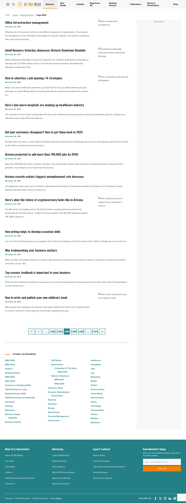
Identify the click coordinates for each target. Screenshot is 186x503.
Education (52, 403)
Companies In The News (66, 368)
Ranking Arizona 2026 (15, 393)
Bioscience (10, 410)
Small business (98, 389)
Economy (52, 399)
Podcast (8, 368)
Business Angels (12, 414)
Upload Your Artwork (61, 478)
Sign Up (162, 469)
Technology (96, 405)
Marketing (95, 376)
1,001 (52, 331)
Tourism (94, 414)
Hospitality (95, 364)
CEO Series (56, 360)
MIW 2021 (59, 379)
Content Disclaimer (101, 461)
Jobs (93, 368)
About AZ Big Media (14, 455)
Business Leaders (13, 422)
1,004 (74, 331)
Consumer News (55, 387)
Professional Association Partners (19, 478)
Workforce (95, 422)
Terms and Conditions (102, 478)
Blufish (58, 498)
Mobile (94, 381)
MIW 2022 (10, 364)
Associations (57, 395)
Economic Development (58, 392)
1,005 (81, 331)
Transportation (97, 410)
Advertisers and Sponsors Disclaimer (109, 466)
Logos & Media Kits (60, 455)
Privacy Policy (99, 455)
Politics (94, 385)
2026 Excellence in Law (16, 389)
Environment (53, 412)
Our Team (9, 461)
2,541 (95, 331)
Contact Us (10, 483)
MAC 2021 (62, 371)
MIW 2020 (59, 383)
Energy (51, 408)
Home (15, 15)
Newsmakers (57, 364)
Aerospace (10, 401)
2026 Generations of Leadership (20, 397)
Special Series (97, 397)
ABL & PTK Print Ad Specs (63, 472)
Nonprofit (12, 417)
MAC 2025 (10, 381)
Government (53, 420)
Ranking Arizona (12, 372)
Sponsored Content (60, 483)
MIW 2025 (10, 376)
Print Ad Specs (58, 466)
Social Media (96, 393)
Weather (94, 418)
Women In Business (60, 375)
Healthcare (96, 360)
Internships (10, 466)
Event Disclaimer (100, 472)
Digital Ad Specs (59, 461)
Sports (94, 401)
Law (92, 372)
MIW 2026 (10, 360)
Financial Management (58, 416)
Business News (27, 15)
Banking (9, 405)
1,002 (59, 331)
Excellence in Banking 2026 (18, 385)
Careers (8, 472)
